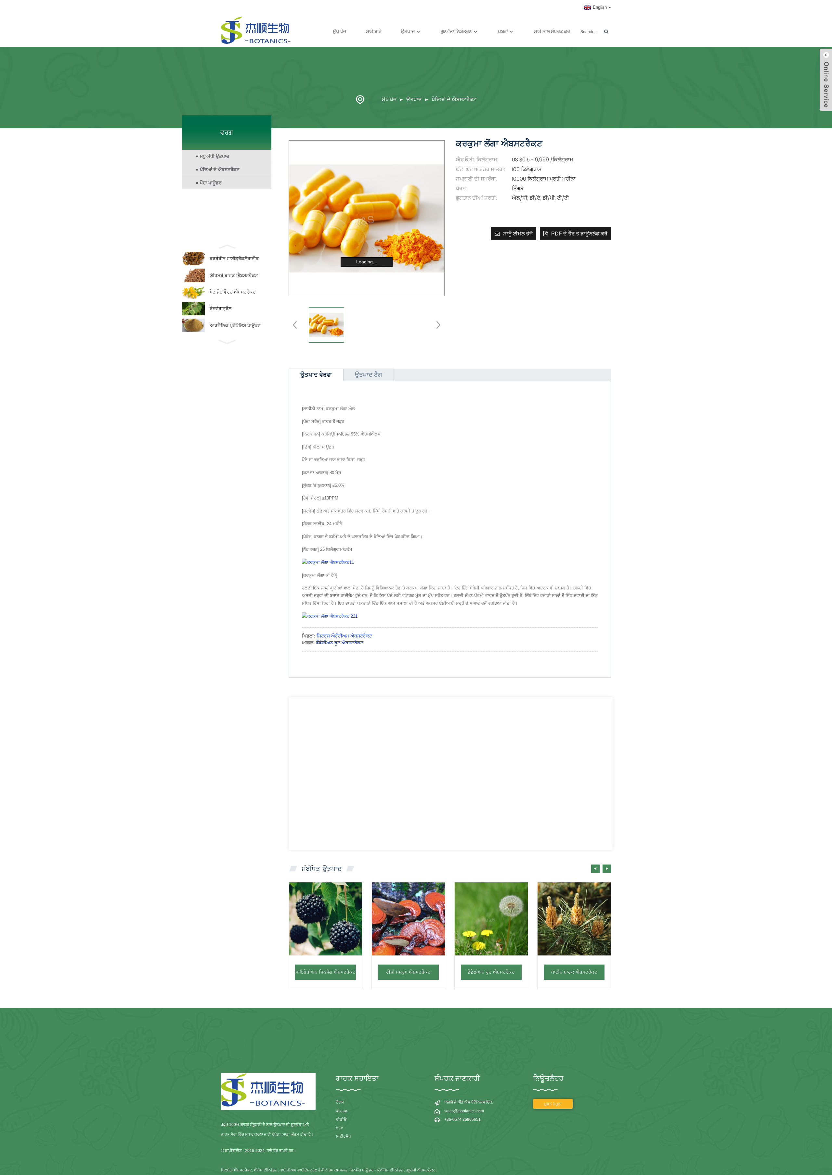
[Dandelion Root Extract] (491, 918)
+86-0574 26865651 (462, 1119)
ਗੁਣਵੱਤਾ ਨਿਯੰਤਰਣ (456, 31)
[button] (607, 869)
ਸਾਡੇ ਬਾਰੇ (374, 31)
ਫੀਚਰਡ (341, 1111)
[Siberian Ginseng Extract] (325, 918)
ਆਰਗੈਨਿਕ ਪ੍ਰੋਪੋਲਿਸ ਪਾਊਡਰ (235, 325)
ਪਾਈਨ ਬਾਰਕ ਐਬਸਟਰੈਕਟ (574, 972)
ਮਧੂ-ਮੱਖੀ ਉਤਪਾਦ (214, 156)
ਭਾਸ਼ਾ (339, 1128)
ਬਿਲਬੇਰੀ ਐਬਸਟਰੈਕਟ (236, 1170)
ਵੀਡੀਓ (341, 1119)
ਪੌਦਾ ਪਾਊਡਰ (211, 182)
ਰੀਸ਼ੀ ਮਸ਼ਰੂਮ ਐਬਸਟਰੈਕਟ (408, 972)
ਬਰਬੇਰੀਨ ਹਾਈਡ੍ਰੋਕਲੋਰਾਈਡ (234, 258)
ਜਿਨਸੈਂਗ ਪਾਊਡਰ (361, 1170)
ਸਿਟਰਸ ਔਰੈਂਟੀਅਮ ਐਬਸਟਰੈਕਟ (344, 635)
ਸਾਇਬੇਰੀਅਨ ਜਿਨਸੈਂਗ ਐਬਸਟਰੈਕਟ (325, 972)
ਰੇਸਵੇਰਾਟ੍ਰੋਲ (220, 308)
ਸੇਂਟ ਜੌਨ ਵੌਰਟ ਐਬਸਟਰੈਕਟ (233, 292)
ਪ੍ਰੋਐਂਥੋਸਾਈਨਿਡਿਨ (389, 1170)
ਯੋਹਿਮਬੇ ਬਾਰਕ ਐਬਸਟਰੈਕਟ (234, 275)
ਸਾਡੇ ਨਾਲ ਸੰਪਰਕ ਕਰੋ (552, 31)
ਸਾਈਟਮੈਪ (343, 1136)
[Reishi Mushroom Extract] (408, 918)
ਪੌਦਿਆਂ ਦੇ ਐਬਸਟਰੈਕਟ (454, 99)
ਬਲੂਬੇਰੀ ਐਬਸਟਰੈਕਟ (421, 1170)
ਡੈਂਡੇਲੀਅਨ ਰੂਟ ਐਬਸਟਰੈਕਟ (339, 642)
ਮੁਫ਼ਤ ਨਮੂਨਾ (553, 1104)
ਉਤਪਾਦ (414, 99)
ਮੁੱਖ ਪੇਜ (339, 31)
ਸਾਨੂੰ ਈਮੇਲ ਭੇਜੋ (518, 233)
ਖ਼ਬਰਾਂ (503, 31)
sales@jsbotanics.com (464, 1111)
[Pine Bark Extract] (574, 918)
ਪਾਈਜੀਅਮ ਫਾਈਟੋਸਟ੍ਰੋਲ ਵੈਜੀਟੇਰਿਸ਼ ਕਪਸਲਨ (313, 1170)
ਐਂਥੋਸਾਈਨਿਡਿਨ (266, 1170)
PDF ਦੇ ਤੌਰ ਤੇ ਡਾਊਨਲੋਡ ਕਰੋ (579, 233)
